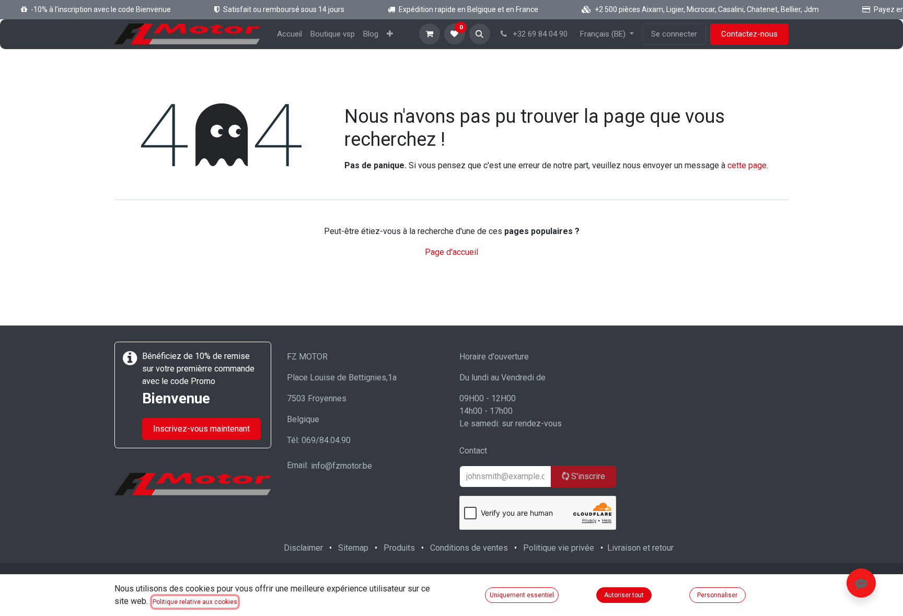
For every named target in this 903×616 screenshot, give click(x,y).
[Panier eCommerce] (429, 34)
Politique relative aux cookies (195, 602)
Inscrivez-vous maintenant (201, 429)
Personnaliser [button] (717, 595)
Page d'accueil (451, 252)
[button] (479, 34)
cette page (747, 165)
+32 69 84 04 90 (539, 34)
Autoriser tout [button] (624, 595)
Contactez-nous (749, 34)
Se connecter (674, 34)
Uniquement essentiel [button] (522, 595)
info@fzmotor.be (341, 466)
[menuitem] (289, 34)
